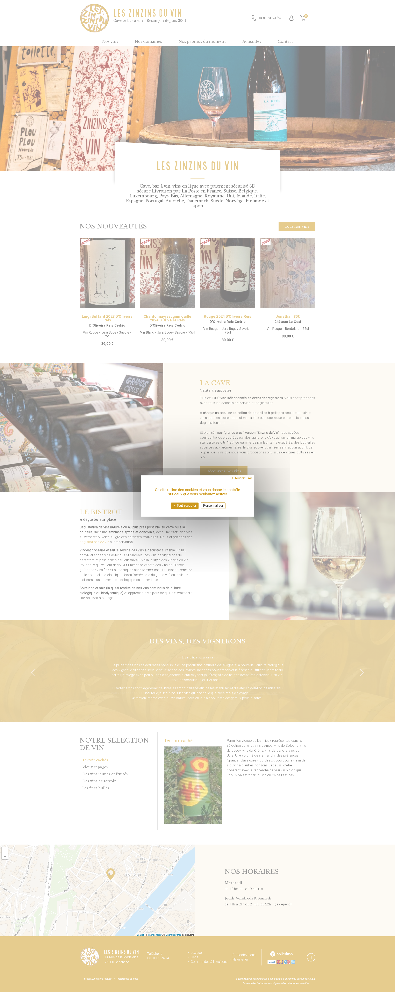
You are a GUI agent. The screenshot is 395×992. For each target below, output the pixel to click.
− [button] (5, 856)
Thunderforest (155, 934)
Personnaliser (213, 506)
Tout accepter (186, 506)
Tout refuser (243, 478)
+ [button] (5, 850)
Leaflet (140, 934)
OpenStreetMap (173, 934)
